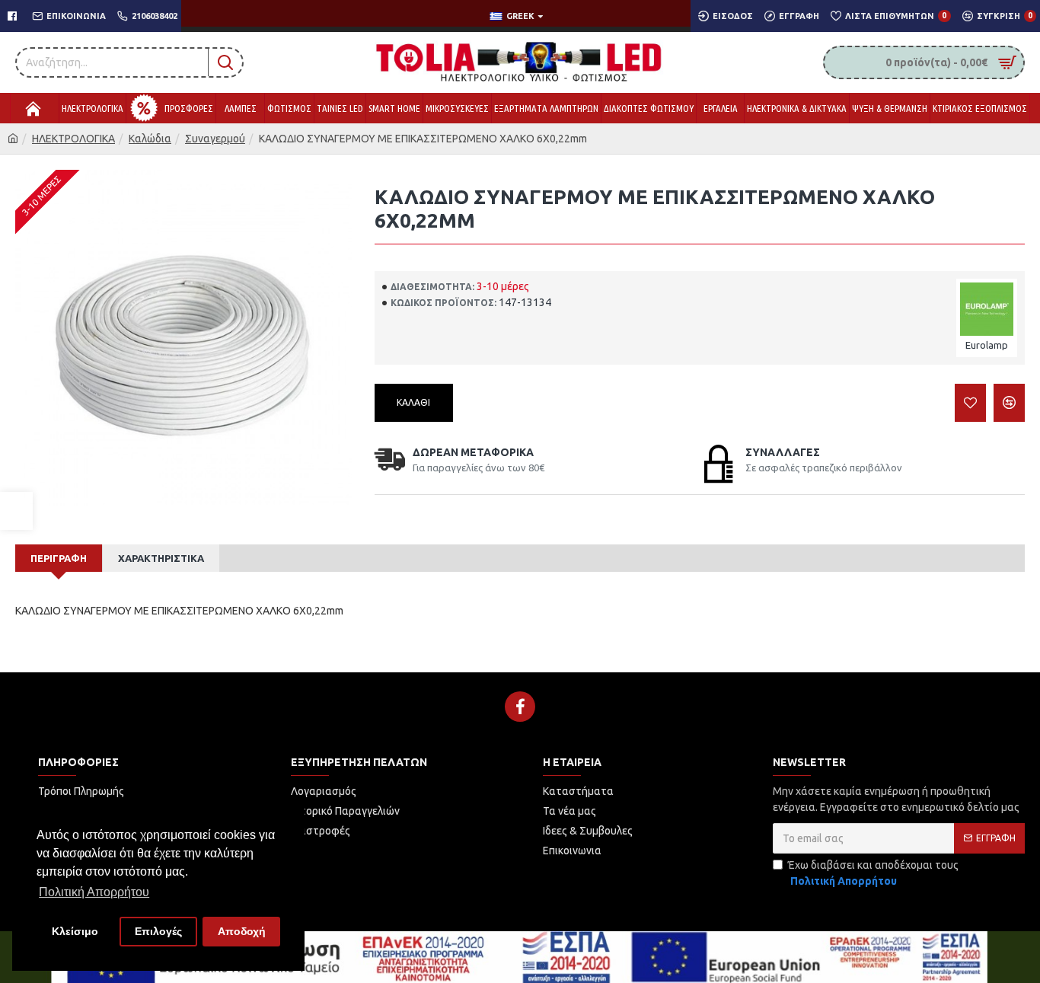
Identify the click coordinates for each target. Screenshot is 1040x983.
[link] (16, 511)
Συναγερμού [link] (215, 138)
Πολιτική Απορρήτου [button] (94, 892)
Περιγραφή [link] (58, 558)
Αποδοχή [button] (242, 931)
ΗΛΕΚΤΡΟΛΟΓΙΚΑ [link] (73, 138)
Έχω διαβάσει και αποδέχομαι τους (873, 873)
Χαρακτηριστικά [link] (161, 558)
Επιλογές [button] (158, 931)
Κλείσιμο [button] (75, 931)
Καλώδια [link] (150, 138)
